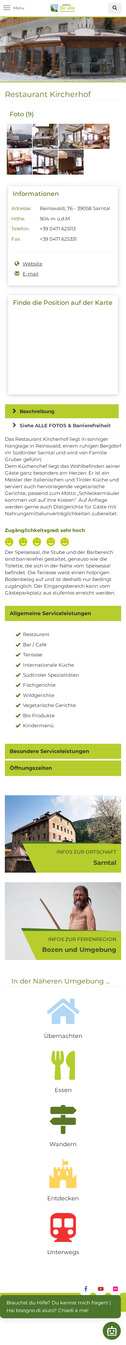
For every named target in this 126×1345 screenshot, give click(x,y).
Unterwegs (63, 1252)
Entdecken (63, 1198)
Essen (63, 1090)
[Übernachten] (63, 1011)
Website (32, 264)
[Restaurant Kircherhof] (19, 140)
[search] (114, 8)
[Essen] (63, 1065)
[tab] (63, 613)
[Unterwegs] (63, 1227)
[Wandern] (63, 1119)
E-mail (30, 274)
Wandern (63, 1144)
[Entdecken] (63, 1173)
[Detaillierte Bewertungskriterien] (38, 542)
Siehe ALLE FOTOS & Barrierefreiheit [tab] (65, 425)
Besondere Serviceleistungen (49, 751)
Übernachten (63, 1036)
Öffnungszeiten (31, 768)
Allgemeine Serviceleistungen (50, 613)
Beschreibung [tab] (37, 411)
